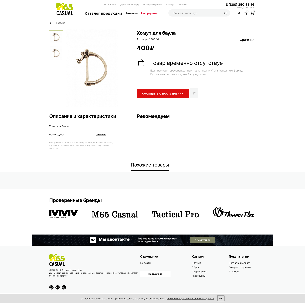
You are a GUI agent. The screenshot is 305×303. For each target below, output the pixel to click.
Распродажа (149, 13)
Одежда (196, 262)
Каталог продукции (103, 13)
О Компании (110, 4)
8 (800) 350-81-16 (240, 5)
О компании (149, 256)
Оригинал (247, 40)
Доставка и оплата (129, 4)
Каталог (198, 256)
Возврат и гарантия (152, 4)
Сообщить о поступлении (163, 93)
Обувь (195, 267)
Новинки (132, 13)
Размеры (170, 4)
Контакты (183, 4)
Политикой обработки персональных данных (190, 298)
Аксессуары (199, 275)
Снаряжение (199, 271)
